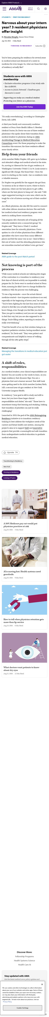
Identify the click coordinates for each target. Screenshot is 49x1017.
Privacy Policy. (7, 1002)
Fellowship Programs (24, 956)
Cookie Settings (22, 1008)
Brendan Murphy (11, 37)
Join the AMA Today (24, 107)
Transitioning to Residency (13, 461)
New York (7, 467)
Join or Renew (30, 9)
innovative (37, 428)
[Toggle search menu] (38, 8)
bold (27, 428)
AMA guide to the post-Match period (18, 256)
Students (6, 17)
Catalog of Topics (9, 478)
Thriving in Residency (21, 46)
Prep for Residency (21, 17)
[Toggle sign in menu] (45, 8)
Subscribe (38, 46)
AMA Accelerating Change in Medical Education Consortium (21, 140)
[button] (25, 2)
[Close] (42, 984)
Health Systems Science (24, 960)
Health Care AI (24, 964)
